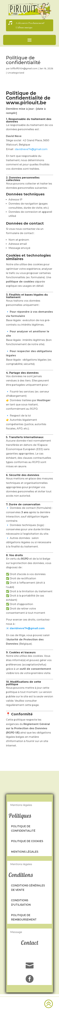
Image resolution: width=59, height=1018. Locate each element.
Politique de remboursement (24, 917)
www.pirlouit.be (26, 103)
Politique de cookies (27, 841)
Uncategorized (15, 72)
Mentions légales (24, 851)
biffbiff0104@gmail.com (23, 68)
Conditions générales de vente (28, 887)
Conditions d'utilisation (21, 902)
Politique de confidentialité (23, 828)
